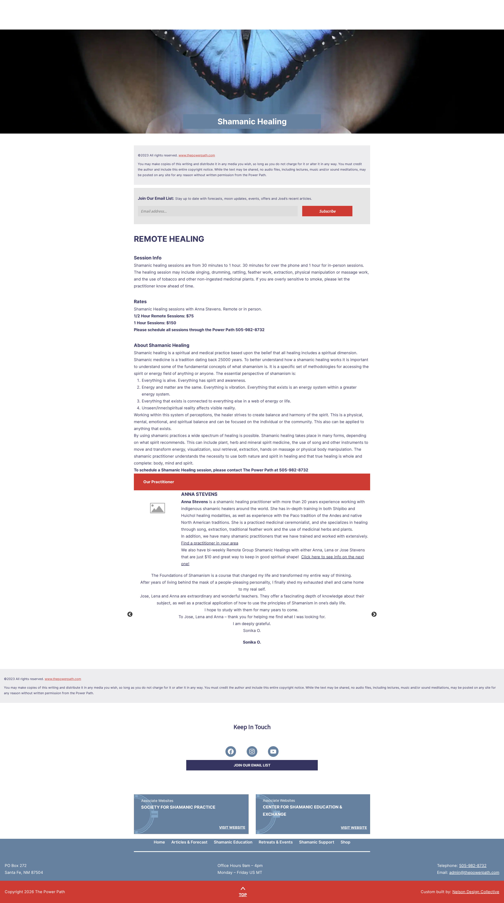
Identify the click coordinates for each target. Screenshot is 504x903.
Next (373, 613)
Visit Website (232, 827)
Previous (129, 613)
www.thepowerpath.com (197, 155)
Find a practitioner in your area (209, 543)
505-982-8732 (472, 865)
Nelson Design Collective (475, 891)
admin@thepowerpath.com (474, 872)
